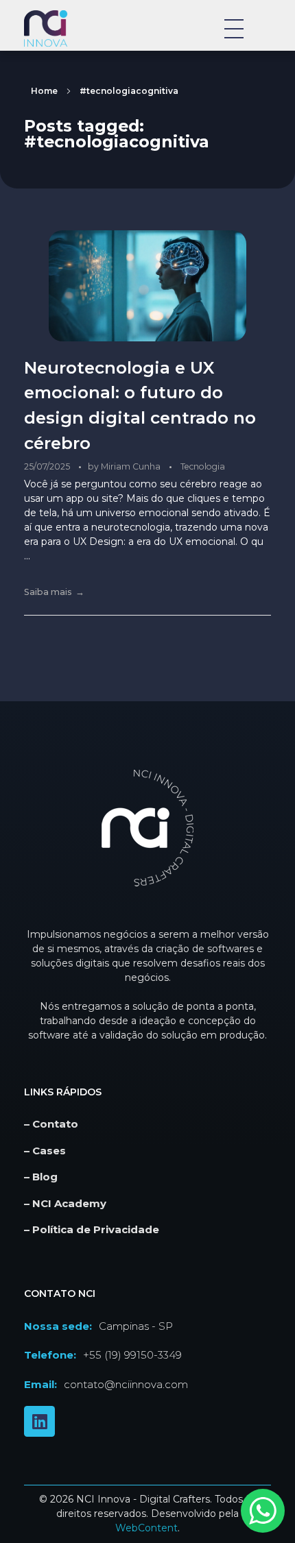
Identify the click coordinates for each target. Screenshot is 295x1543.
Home (44, 91)
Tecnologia (202, 466)
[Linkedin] (39, 1421)
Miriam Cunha (132, 466)
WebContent (146, 1528)
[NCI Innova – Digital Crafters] (67, 28)
